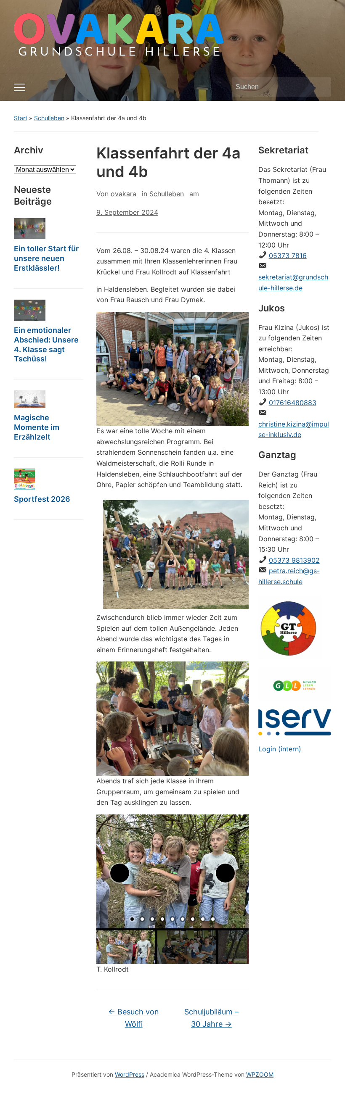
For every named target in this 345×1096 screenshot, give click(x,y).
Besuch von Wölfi (133, 1017)
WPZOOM (259, 1074)
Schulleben (49, 117)
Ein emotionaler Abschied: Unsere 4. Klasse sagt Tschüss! (46, 345)
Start (20, 117)
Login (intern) (279, 749)
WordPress (129, 1074)
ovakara (123, 194)
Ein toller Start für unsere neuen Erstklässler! (46, 258)
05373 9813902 (294, 560)
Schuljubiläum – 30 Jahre (211, 1017)
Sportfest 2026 (42, 499)
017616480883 (292, 402)
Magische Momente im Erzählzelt (36, 427)
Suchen (320, 87)
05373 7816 (288, 255)
